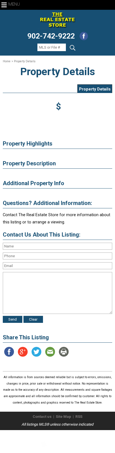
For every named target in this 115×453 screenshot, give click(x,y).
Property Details (95, 89)
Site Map (63, 416)
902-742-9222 (51, 36)
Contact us (42, 416)
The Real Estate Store (55, 435)
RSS (78, 416)
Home (7, 61)
